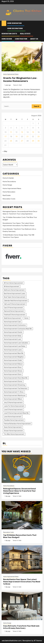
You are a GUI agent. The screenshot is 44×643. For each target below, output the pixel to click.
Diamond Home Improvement (14, 311)
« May (5, 151)
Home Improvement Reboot (13, 364)
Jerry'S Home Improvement (13, 402)
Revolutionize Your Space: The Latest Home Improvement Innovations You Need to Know (21, 581)
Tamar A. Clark (17, 85)
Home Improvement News (10, 74)
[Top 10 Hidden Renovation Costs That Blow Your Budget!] (22, 515)
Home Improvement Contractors (15, 325)
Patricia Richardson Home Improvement (17, 423)
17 (5, 137)
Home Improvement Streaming (14, 385)
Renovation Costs (9, 34)
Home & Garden (8, 178)
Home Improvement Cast (12, 322)
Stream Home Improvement (13, 431)
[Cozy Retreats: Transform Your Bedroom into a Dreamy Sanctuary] (22, 606)
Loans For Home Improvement (14, 406)
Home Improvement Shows (13, 371)
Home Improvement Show (13, 367)
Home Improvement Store (12, 374)
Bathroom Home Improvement (14, 290)
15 (33, 132)
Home (26, 318)
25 (11, 141)
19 (16, 137)
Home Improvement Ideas (12, 336)
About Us (34, 39)
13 (22, 132)
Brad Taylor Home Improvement (14, 297)
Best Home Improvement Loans (14, 293)
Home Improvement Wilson (13, 399)
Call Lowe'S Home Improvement (14, 304)
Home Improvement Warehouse (14, 395)
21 (28, 137)
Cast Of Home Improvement (13, 307)
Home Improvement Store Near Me (15, 378)
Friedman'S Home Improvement (14, 314)
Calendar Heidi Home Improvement (15, 300)
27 (22, 141)
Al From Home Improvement (13, 283)
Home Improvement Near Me (13, 353)
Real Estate (25, 34)
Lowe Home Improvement (12, 416)
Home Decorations (15, 28)
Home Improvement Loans (13, 350)
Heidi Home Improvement (12, 318)
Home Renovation (14, 23)
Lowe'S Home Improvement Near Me (16, 413)
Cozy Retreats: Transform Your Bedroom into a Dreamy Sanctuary (21, 627)
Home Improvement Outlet (13, 360)
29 (33, 141)
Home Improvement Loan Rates (14, 346)
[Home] (4, 23)
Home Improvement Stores (13, 381)
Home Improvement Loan (12, 339)
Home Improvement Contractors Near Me (18, 329)
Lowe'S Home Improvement (13, 409)
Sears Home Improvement (13, 427)
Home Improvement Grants (13, 332)
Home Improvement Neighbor (14, 357)
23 (39, 137)
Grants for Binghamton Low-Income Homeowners (20, 80)
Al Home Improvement (11, 286)
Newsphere (27, 641)
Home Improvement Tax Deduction (15, 388)
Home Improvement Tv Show (14, 392)
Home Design (7, 39)
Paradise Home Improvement (14, 420)
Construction (21, 39)
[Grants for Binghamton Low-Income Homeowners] (22, 57)
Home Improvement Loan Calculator (16, 343)
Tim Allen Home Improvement (14, 434)
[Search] (41, 23)
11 (11, 132)
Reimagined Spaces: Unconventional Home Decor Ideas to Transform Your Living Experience (19, 491)
